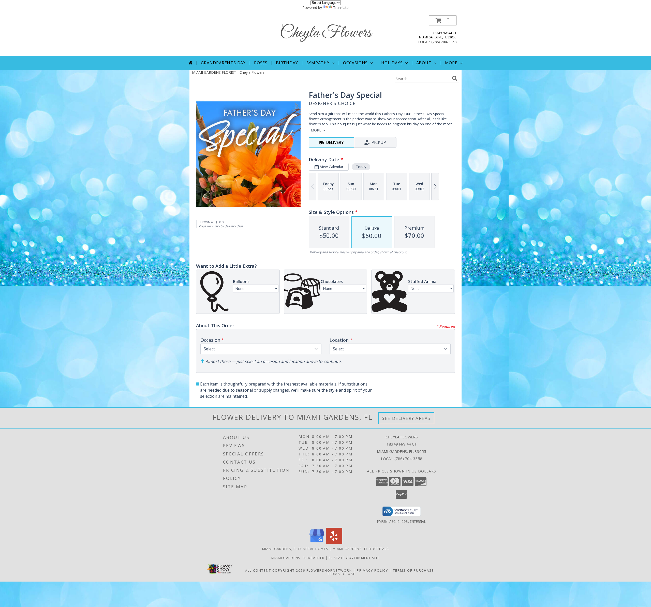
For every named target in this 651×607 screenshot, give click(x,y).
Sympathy (318, 63)
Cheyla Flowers (325, 33)
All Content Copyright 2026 (275, 570)
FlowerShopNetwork (329, 570)
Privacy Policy (372, 570)
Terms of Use (341, 573)
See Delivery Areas (406, 418)
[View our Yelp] (334, 542)
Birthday (287, 63)
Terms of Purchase (413, 570)
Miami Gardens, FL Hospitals (361, 548)
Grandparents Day (223, 63)
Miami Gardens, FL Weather (298, 557)
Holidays (392, 63)
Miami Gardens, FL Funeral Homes (295, 548)
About (424, 63)
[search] (455, 78)
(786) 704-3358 (443, 41)
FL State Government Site (354, 557)
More (451, 63)
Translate (341, 7)
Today (361, 166)
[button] (442, 20)
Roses (261, 63)
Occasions (355, 63)
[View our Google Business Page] (317, 542)
